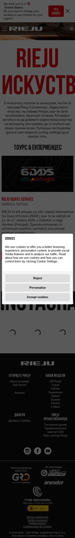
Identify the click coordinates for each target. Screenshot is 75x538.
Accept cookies (37, 297)
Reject (37, 278)
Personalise (37, 287)
